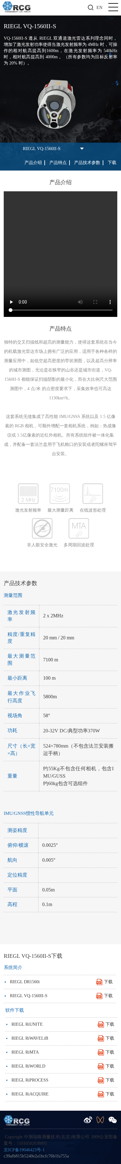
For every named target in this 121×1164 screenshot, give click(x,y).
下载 (112, 162)
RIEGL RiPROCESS (59, 1080)
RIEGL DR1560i (58, 982)
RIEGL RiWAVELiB (59, 1038)
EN (99, 7)
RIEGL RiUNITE (59, 1024)
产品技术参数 (87, 162)
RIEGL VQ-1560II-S (41, 148)
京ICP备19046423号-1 (24, 1150)
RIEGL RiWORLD (59, 1066)
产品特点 (58, 162)
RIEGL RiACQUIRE (59, 1094)
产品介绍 (33, 162)
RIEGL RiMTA (59, 1052)
